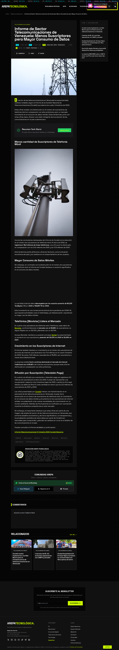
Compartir (21, 53)
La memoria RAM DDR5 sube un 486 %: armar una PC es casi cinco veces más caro (93, 56)
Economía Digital (53, 632)
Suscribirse (74, 603)
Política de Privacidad (76, 647)
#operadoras (19, 442)
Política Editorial (76, 643)
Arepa (14, 6)
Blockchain (73, 6)
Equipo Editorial (75, 629)
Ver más (72, 534)
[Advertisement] (44, 289)
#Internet (46, 438)
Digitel (54, 335)
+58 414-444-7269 (14, 634)
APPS (64, 6)
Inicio (7, 14)
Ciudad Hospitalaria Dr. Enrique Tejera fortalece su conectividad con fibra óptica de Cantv (93, 42)
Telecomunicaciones (86, 6)
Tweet (32, 53)
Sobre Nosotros (75, 626)
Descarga (59, 432)
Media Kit (73, 632)
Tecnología (51, 637)
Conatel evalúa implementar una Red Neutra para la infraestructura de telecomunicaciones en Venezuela (93, 29)
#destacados (28, 438)
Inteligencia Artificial (52, 6)
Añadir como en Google (30, 48)
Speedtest (100, 6)
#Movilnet (55, 438)
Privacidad (74, 637)
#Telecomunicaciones (32, 442)
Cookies (73, 640)
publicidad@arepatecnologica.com (19, 636)
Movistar (18, 328)
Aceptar (107, 647)
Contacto (73, 634)
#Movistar (64, 438)
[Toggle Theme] (115, 6)
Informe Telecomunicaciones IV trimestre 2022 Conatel (35, 432)
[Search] (109, 6)
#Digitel (37, 438)
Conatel (38, 392)
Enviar (42, 53)
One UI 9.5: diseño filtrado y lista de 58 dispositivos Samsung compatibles (94, 49)
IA (48, 626)
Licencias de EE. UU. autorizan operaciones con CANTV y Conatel (92, 36)
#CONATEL (18, 438)
